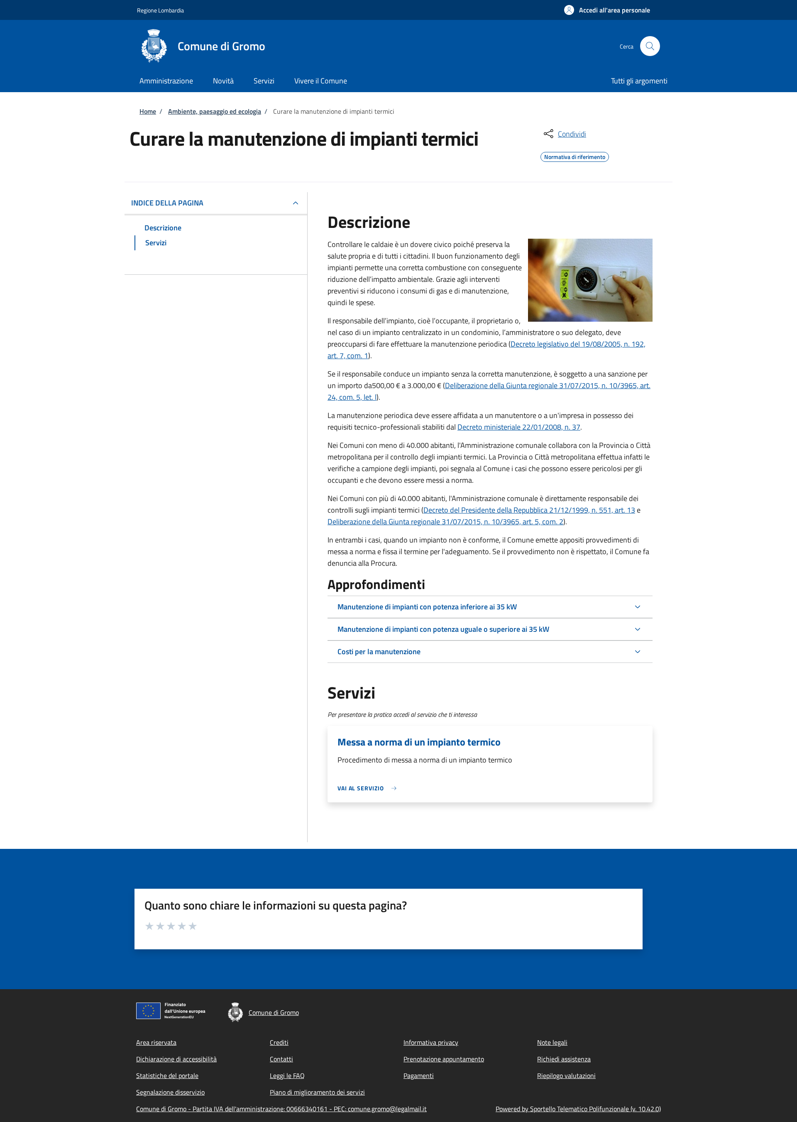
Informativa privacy (430, 1042)
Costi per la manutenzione (379, 651)
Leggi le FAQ (287, 1075)
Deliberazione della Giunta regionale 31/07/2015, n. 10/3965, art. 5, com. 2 (445, 521)
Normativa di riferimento (574, 155)
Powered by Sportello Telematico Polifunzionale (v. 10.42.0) (578, 1109)
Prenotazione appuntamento (443, 1059)
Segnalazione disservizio (170, 1092)
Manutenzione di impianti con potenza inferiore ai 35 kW (427, 606)
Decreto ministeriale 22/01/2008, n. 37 (518, 427)
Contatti (281, 1059)
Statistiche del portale (167, 1075)
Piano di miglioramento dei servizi (317, 1092)
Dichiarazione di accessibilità (176, 1059)
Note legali (552, 1042)
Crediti (279, 1042)
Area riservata (156, 1042)
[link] (369, 788)
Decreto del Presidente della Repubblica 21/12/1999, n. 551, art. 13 (529, 510)
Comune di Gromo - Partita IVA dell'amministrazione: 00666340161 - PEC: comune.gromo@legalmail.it (281, 1109)
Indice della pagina (167, 202)
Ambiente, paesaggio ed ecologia (214, 111)
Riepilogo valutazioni (566, 1075)
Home (147, 111)
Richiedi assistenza (564, 1059)
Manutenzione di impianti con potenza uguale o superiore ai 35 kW (443, 629)
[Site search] (650, 46)
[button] (607, 10)
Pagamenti (418, 1075)
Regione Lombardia (160, 10)
